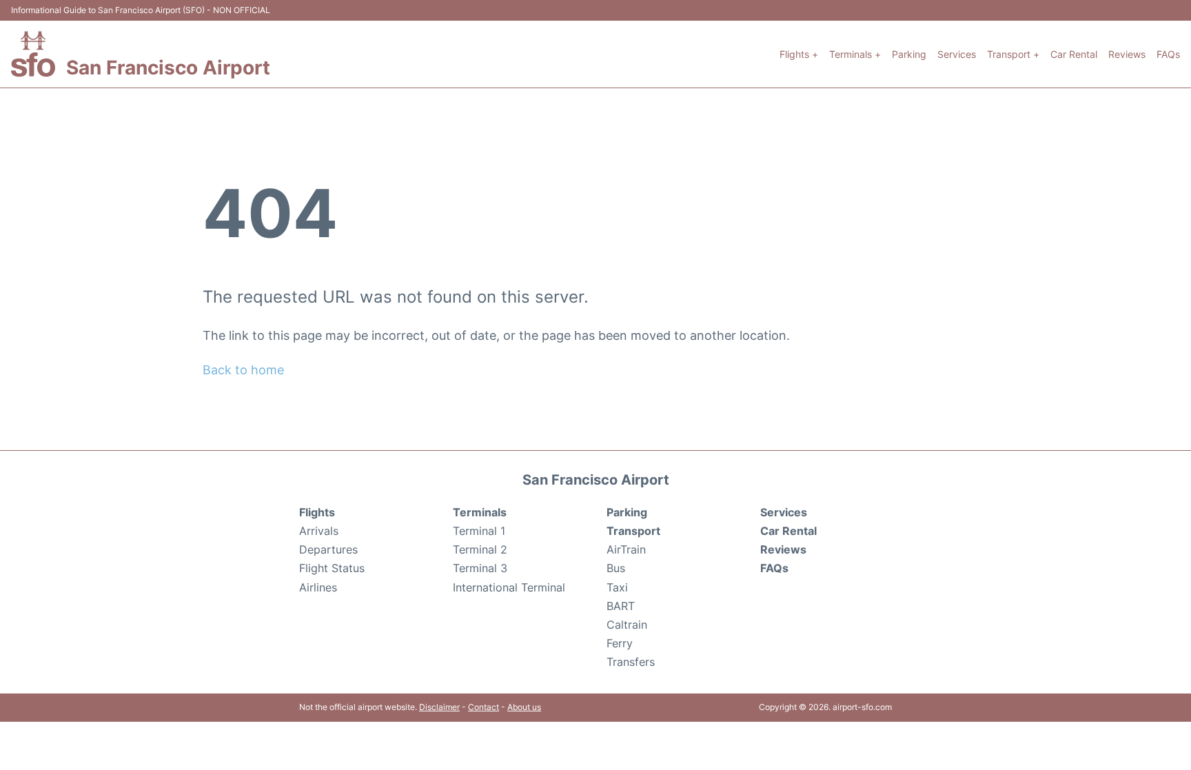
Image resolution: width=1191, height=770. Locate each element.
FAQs (1168, 54)
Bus (616, 568)
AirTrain (626, 549)
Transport (633, 531)
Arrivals (318, 531)
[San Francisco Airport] (33, 54)
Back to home (243, 370)
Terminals (480, 512)
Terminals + (855, 54)
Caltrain (627, 624)
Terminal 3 (480, 568)
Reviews (1127, 54)
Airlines (318, 587)
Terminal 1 (479, 531)
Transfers (631, 662)
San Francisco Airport (168, 67)
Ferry (620, 643)
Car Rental (1073, 54)
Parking (909, 54)
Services (956, 54)
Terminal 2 (480, 549)
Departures (328, 549)
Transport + (1013, 54)
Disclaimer (439, 707)
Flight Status (332, 568)
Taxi (617, 587)
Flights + (799, 54)
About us (524, 707)
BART (621, 606)
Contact (483, 707)
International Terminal (509, 587)
